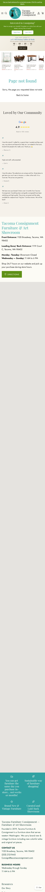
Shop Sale (22, 48)
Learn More (28, 32)
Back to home (22, 95)
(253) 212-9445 (9, 854)
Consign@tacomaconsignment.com (17, 857)
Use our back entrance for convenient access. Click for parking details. (22, 3)
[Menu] (2, 13)
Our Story (6, 888)
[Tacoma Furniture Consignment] (22, 13)
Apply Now (17, 32)
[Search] (7, 13)
